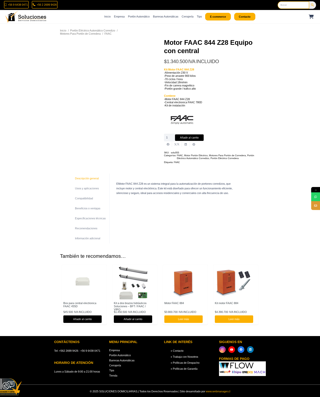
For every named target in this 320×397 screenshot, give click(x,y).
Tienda (113, 375)
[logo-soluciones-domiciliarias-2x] (26, 16)
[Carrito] (311, 16)
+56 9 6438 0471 (90, 350)
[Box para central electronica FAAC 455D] (82, 268)
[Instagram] (222, 349)
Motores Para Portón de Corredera (80, 33)
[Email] (315, 205)
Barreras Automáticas (121, 360)
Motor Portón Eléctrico (196, 155)
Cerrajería (115, 365)
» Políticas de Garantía (184, 368)
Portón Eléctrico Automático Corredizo (92, 30)
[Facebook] (241, 349)
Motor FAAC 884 (174, 303)
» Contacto (177, 350)
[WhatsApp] (315, 196)
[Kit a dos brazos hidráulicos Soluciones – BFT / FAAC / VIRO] (133, 268)
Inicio (63, 30)
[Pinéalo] (194, 144)
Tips (111, 370)
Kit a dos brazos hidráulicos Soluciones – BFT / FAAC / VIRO (130, 306)
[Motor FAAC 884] (183, 268)
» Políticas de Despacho (185, 362)
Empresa (114, 350)
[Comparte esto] (168, 144)
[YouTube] (231, 349)
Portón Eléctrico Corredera (224, 158)
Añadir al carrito (189, 137)
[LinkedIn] (250, 349)
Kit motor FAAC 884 (226, 303)
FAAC (108, 33)
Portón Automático (120, 355)
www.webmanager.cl (218, 391)
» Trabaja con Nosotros (184, 356)
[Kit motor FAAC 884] (234, 268)
